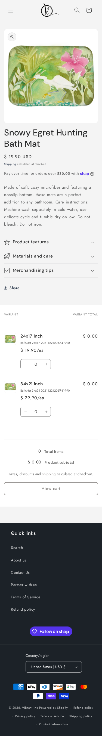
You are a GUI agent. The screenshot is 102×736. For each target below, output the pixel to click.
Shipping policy (80, 716)
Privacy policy (25, 716)
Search (17, 547)
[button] (11, 10)
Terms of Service (26, 597)
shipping (48, 474)
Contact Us (20, 572)
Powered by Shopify (53, 707)
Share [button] (15, 288)
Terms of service (52, 716)
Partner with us (24, 584)
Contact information (53, 724)
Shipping (10, 164)
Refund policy (23, 609)
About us (18, 560)
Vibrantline (30, 707)
